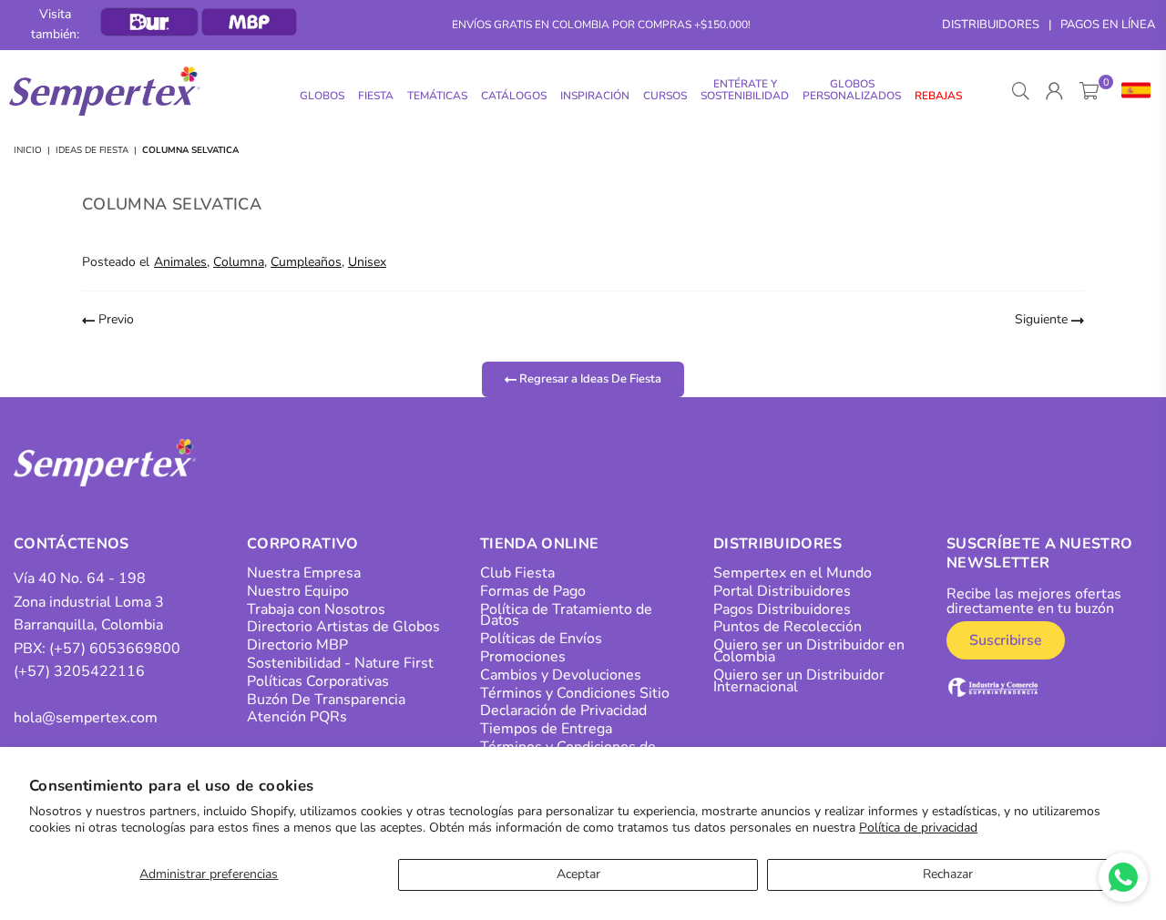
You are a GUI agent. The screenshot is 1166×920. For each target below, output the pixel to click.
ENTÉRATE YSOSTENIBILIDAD (745, 90)
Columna (238, 262)
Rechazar (948, 874)
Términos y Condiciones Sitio (575, 693)
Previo (114, 319)
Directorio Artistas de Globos (343, 627)
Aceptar (578, 874)
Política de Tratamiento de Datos (566, 615)
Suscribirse (1005, 640)
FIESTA (376, 95)
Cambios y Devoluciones (560, 675)
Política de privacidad (918, 827)
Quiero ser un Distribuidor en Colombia (809, 651)
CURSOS (665, 95)
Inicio (28, 150)
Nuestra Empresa (304, 573)
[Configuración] (1132, 91)
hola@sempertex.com (86, 718)
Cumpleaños (306, 262)
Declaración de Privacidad (563, 710)
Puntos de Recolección (787, 627)
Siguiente (1043, 319)
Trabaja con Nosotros (316, 609)
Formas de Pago (533, 591)
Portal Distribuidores (782, 591)
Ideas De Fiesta (92, 150)
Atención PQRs (297, 717)
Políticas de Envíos (541, 639)
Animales (180, 262)
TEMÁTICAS (437, 95)
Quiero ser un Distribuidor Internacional (799, 681)
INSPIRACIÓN (594, 95)
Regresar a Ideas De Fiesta (589, 379)
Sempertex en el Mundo (792, 573)
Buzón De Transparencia (326, 700)
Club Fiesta (517, 573)
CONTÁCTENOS (71, 544)
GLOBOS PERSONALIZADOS (852, 90)
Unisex (367, 262)
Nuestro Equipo (298, 591)
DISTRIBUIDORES (990, 24)
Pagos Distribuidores (782, 609)
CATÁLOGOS (514, 95)
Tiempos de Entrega (546, 729)
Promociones (523, 657)
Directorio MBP (297, 645)
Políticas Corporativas (318, 681)
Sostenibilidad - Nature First (340, 663)
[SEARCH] (1021, 91)
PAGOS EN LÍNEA (1107, 24)
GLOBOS (322, 95)
